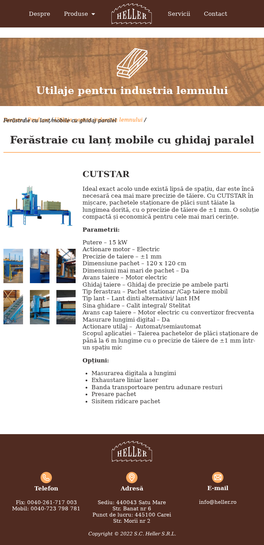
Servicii (179, 13)
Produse (76, 13)
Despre (39, 13)
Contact (215, 13)
